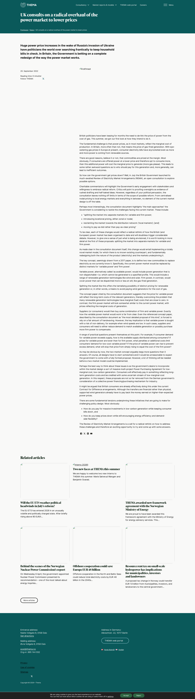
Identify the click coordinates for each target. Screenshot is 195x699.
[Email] (91, 433)
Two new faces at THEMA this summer (96, 469)
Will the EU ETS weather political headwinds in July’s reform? (40, 504)
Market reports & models (103, 5)
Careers (143, 5)
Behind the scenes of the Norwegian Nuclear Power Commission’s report (42, 567)
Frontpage (24, 30)
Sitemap (24, 672)
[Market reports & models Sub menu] (116, 5)
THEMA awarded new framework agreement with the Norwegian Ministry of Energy (145, 506)
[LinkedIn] (88, 433)
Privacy (23, 663)
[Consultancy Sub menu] (88, 5)
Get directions (27, 636)
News (32, 30)
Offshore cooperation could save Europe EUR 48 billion (93, 567)
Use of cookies (27, 667)
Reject (138, 695)
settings (110, 696)
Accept (126, 695)
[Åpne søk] (160, 4)
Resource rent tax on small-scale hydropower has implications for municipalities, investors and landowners (145, 571)
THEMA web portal (128, 5)
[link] (21, 676)
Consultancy (81, 5)
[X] (84, 433)
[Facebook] (81, 433)
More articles (29, 600)
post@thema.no (28, 649)
